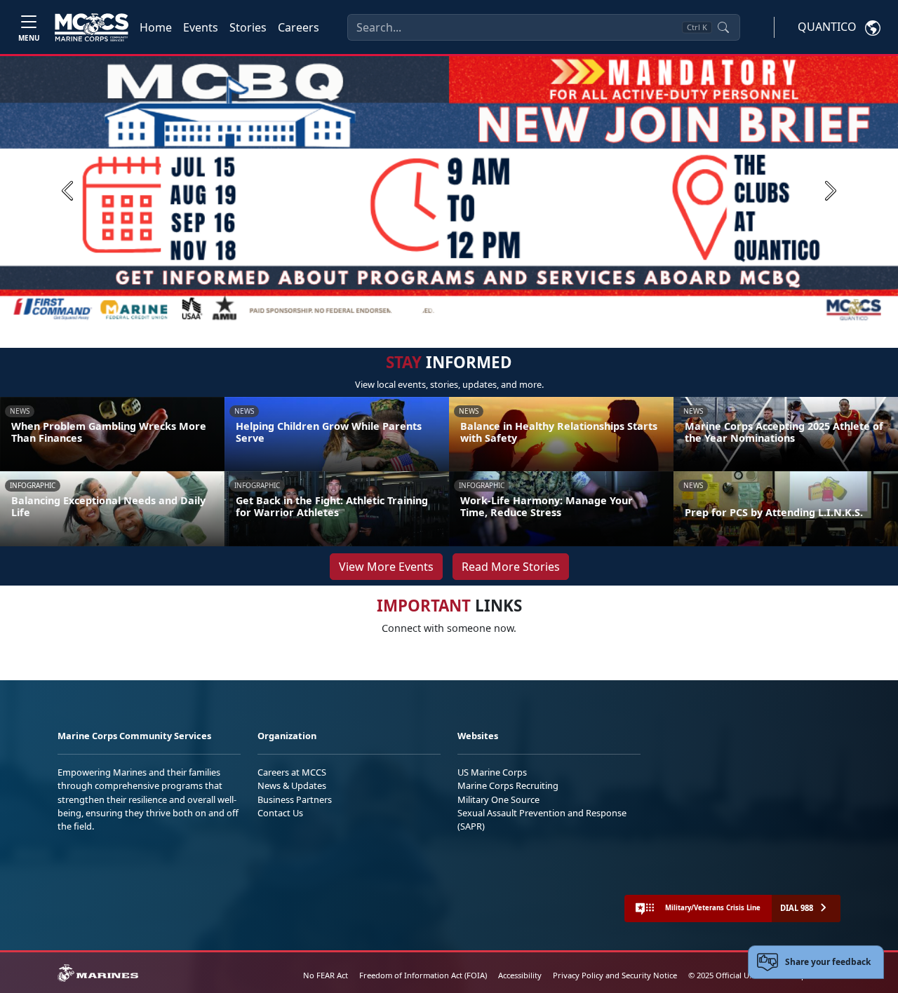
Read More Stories (511, 566)
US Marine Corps (492, 772)
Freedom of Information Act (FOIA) (423, 975)
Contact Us (280, 812)
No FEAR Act (325, 975)
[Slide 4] (468, 308)
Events (200, 27)
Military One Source (498, 799)
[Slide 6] (502, 308)
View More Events (386, 566)
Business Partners (294, 799)
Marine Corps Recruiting (507, 785)
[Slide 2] (435, 308)
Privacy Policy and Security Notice (615, 975)
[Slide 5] (485, 308)
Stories (248, 27)
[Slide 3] (451, 308)
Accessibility (520, 975)
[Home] (91, 27)
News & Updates (291, 785)
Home (156, 27)
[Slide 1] (406, 308)
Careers (298, 27)
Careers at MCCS (291, 772)
